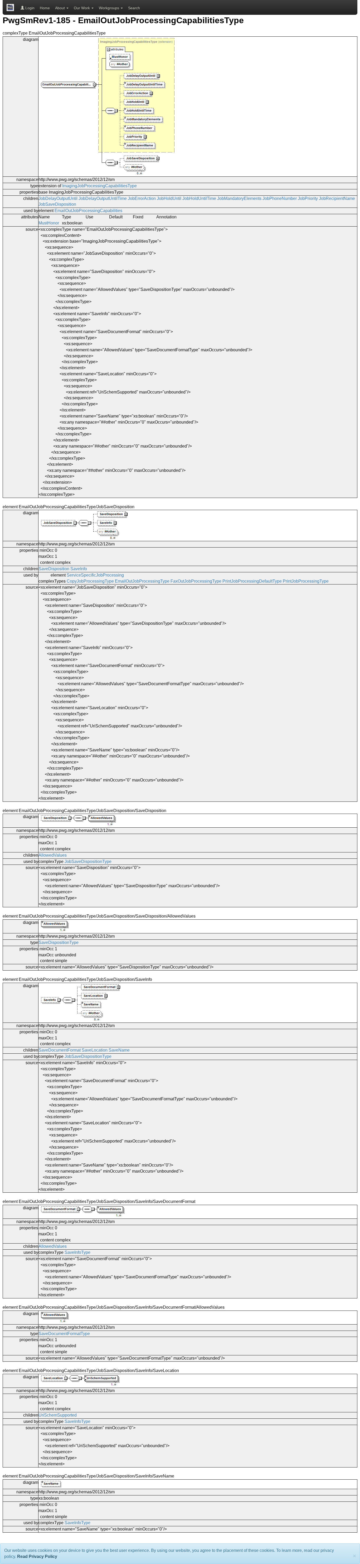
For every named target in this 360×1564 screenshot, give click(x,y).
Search (134, 8)
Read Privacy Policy (37, 1556)
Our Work (82, 8)
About (60, 8)
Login (29, 8)
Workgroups (109, 8)
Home (45, 8)
